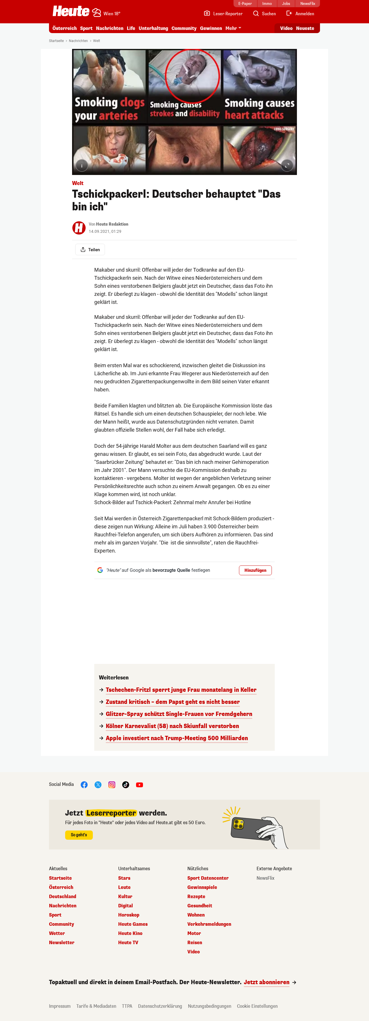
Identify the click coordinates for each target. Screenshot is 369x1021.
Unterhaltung (153, 28)
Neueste (305, 28)
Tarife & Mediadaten (96, 1006)
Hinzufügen (255, 570)
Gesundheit (199, 906)
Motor (194, 933)
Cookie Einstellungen (257, 1006)
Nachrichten (78, 41)
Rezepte (196, 897)
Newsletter (61, 943)
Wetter (57, 933)
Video (286, 28)
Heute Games (133, 924)
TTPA (127, 1006)
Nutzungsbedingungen (209, 1006)
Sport (86, 28)
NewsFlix (265, 878)
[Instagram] (111, 784)
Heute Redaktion (112, 224)
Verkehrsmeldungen (209, 924)
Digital (125, 906)
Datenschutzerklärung (160, 1006)
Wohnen (196, 915)
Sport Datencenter (208, 878)
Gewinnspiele (202, 887)
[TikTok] (125, 784)
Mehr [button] (231, 28)
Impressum (60, 1006)
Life (131, 28)
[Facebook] (84, 784)
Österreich (64, 28)
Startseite (56, 41)
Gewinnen (211, 28)
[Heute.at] (71, 10)
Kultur (125, 897)
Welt (96, 41)
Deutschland (62, 897)
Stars (124, 878)
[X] (98, 784)
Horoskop (128, 915)
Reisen (194, 943)
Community (184, 28)
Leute (124, 887)
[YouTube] (139, 784)
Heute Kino (130, 933)
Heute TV (128, 943)
